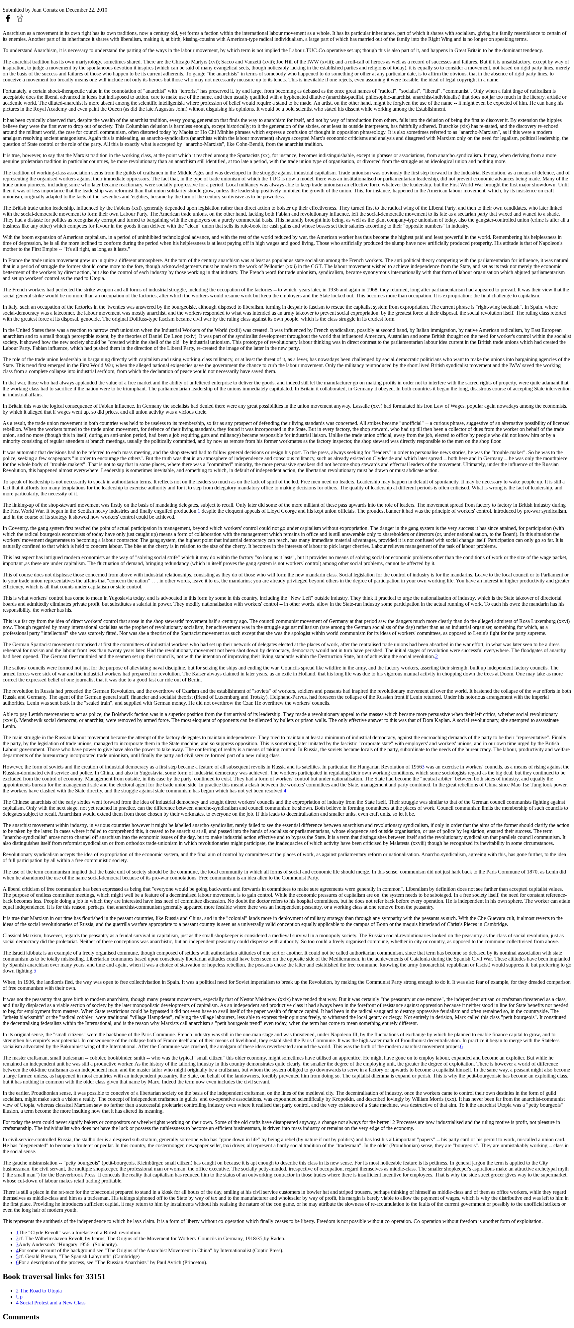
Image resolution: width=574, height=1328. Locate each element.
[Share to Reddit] (20, 22)
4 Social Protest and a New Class (50, 1302)
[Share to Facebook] (9, 22)
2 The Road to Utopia (39, 1290)
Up (19, 1296)
